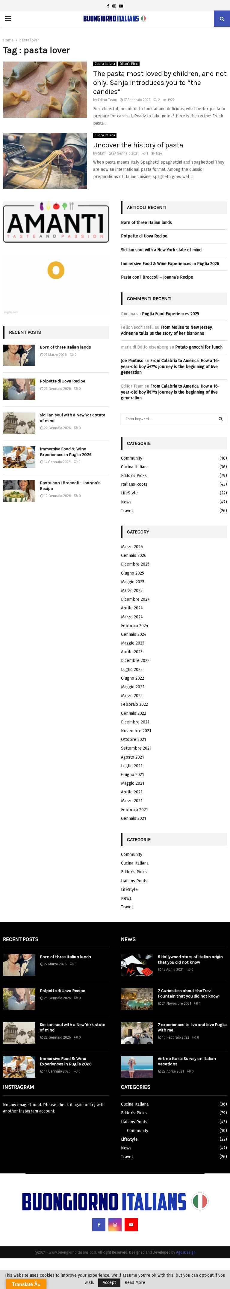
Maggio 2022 (132, 687)
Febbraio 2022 (134, 704)
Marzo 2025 (132, 590)
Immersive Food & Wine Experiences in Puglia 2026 (66, 451)
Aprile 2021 (132, 792)
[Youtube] (131, 1224)
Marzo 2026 (132, 546)
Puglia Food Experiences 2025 (170, 313)
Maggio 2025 (132, 581)
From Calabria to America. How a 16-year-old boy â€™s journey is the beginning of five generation (170, 366)
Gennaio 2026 (133, 555)
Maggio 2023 (132, 643)
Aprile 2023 (132, 651)
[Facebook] (98, 1224)
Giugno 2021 (132, 774)
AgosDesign (186, 1252)
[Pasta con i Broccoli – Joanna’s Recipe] (19, 491)
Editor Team (107, 100)
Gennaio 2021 (133, 818)
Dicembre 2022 (135, 660)
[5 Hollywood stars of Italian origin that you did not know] (137, 965)
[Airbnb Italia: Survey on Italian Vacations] (137, 1067)
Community (131, 458)
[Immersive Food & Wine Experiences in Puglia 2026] (19, 457)
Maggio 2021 (132, 783)
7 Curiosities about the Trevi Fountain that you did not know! (189, 993)
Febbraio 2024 (134, 625)
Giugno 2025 (132, 573)
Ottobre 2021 (133, 739)
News (126, 502)
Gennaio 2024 (133, 634)
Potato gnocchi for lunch (199, 347)
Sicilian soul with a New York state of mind (161, 249)
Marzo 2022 (132, 695)
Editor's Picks (128, 64)
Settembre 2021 (136, 748)
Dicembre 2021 (135, 722)
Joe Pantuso (132, 360)
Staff (102, 153)
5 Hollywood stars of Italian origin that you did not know (190, 959)
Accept (109, 1282)
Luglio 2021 (132, 765)
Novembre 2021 (136, 730)
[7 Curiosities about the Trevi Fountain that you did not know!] (137, 999)
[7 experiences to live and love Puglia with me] (137, 1033)
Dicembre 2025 (135, 564)
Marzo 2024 (132, 617)
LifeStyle (129, 493)
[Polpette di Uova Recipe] (19, 389)
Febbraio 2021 (134, 809)
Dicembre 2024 (135, 599)
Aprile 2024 (132, 608)
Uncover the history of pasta (138, 145)
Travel (127, 510)
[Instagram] (115, 1224)
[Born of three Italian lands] (19, 355)
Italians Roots (134, 484)
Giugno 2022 (132, 678)
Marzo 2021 (132, 800)
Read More (135, 1283)
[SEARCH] (220, 419)
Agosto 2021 (132, 757)
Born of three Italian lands (65, 347)
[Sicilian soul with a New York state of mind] (19, 423)
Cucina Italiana (105, 64)
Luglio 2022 (132, 669)
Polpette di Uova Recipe (62, 381)
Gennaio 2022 (133, 713)
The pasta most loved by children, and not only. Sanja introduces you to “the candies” (159, 82)
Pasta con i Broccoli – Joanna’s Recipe (157, 277)
